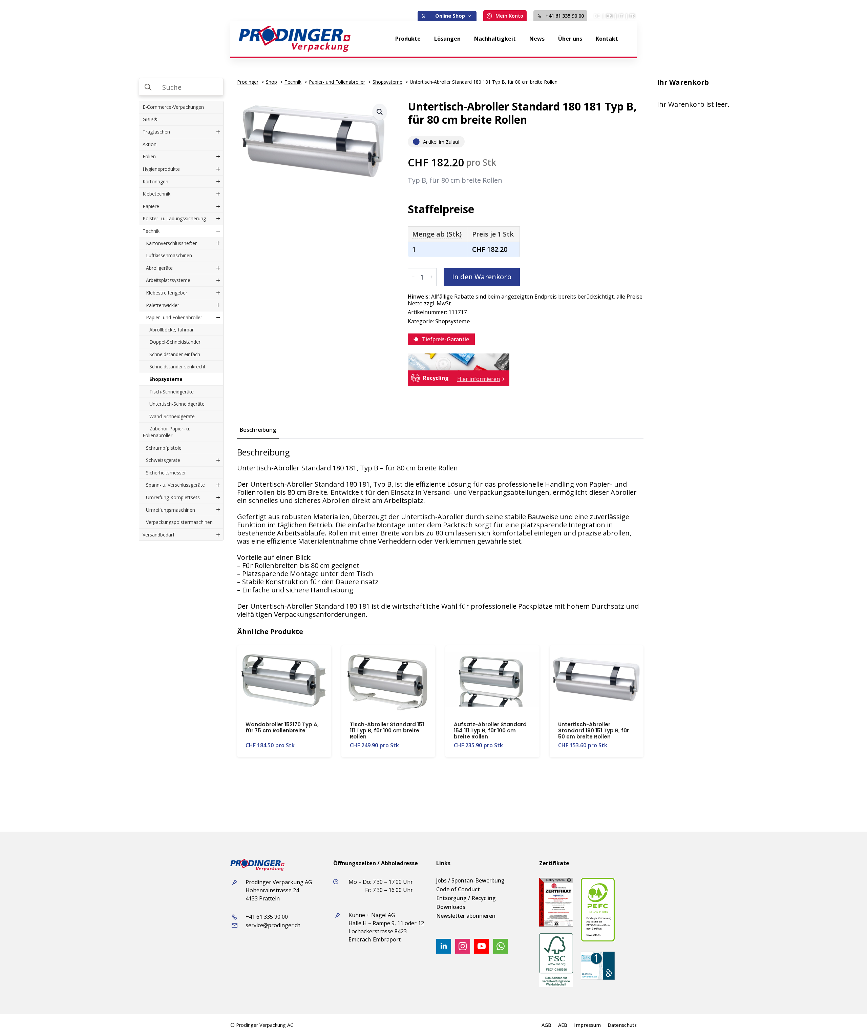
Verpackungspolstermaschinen (179, 522)
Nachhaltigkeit (495, 38)
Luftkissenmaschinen (169, 255)
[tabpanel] (440, 532)
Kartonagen (155, 181)
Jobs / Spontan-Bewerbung (470, 880)
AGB (546, 1025)
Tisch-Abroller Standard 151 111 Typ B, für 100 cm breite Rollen (387, 730)
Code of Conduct (458, 889)
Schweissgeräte (163, 460)
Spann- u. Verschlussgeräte (175, 485)
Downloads (450, 907)
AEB (562, 1025)
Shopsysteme (166, 379)
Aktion (149, 144)
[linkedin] (443, 946)
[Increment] (431, 277)
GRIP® (150, 119)
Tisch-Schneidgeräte (171, 391)
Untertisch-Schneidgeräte (177, 404)
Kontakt (607, 38)
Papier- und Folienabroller (174, 317)
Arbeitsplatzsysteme (168, 280)
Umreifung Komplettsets (173, 497)
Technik (151, 231)
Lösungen (447, 38)
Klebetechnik (156, 193)
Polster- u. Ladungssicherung (174, 218)
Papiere (151, 206)
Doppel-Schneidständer (174, 342)
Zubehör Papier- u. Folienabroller (166, 432)
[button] (380, 112)
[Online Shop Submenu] (471, 16)
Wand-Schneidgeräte (172, 416)
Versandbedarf (158, 534)
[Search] (148, 87)
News (537, 38)
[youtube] (481, 946)
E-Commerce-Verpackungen (173, 107)
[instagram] (462, 946)
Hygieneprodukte (161, 169)
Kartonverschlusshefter (171, 243)
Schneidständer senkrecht (177, 366)
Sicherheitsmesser (166, 472)
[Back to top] (850, 1019)
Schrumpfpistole (164, 448)
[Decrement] (413, 277)
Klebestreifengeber (166, 292)
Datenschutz (622, 1025)
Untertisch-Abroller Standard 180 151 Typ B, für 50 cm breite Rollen (593, 730)
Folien (149, 156)
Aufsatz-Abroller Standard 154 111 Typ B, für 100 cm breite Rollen (490, 730)
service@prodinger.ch (273, 925)
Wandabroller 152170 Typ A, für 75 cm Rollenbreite (282, 727)
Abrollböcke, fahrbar (171, 329)
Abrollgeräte (159, 268)
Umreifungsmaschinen (170, 510)
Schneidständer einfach (174, 354)
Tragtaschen (156, 131)
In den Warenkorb (481, 276)
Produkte (408, 38)
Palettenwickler (162, 305)
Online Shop (450, 16)
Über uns (570, 38)
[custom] (500, 946)
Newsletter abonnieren (465, 915)
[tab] (258, 429)
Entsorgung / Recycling (466, 898)
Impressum (587, 1025)
